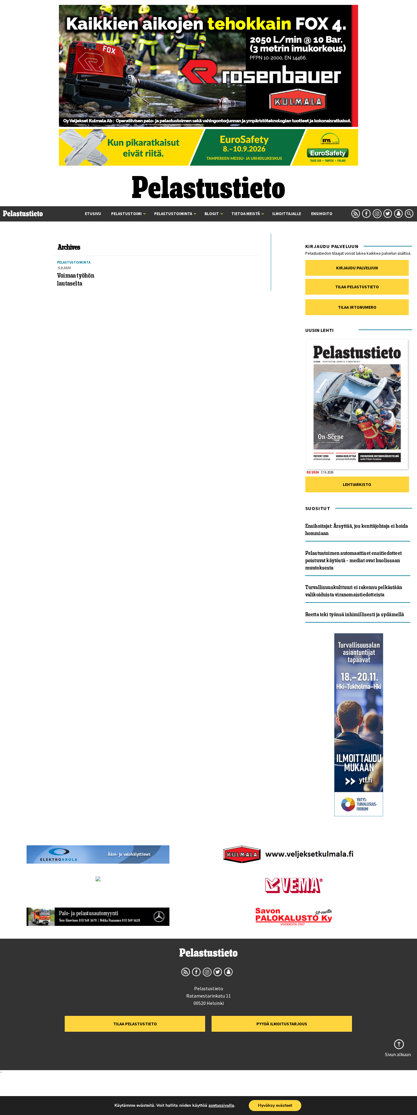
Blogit (212, 213)
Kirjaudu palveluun (357, 268)
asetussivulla (221, 1105)
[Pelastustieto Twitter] (387, 213)
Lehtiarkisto (357, 484)
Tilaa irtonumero (357, 307)
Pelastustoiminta (173, 213)
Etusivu (93, 213)
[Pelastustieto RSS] (355, 213)
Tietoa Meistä (245, 213)
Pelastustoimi (126, 213)
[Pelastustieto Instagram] (377, 213)
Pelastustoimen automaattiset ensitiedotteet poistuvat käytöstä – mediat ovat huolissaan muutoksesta (353, 560)
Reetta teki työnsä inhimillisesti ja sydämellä (354, 614)
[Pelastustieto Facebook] (366, 213)
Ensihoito (321, 213)
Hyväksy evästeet (275, 1105)
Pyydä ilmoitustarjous (281, 1024)
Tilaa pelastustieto (357, 287)
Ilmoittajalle (286, 213)
